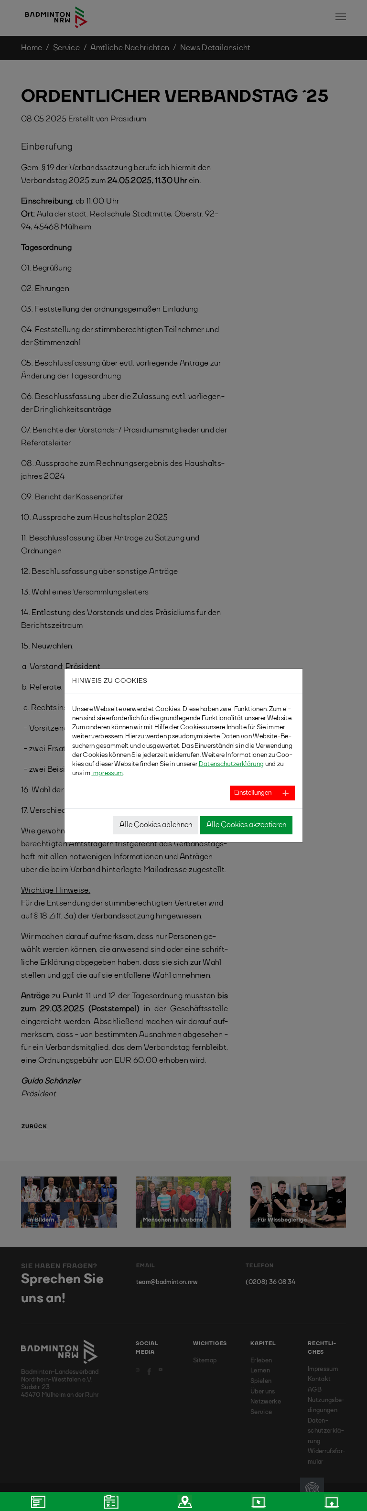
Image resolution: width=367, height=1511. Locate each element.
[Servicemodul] (257, 1501)
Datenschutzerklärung (231, 764)
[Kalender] (110, 1501)
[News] (37, 1501)
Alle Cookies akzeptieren (246, 825)
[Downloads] (330, 1501)
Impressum (107, 773)
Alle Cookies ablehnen (155, 825)
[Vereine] (183, 1501)
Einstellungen (252, 792)
